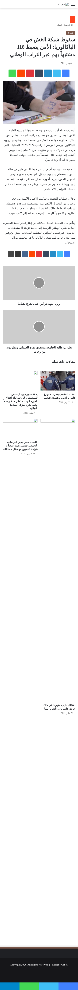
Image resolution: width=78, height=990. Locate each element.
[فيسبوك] (65, 73)
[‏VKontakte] (25, 254)
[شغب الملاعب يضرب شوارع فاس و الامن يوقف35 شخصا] (58, 380)
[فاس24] (63, 4)
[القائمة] (73, 5)
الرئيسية (68, 25)
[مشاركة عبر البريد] (18, 254)
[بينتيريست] (30, 73)
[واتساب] (12, 73)
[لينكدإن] (48, 73)
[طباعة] (11, 254)
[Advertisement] (43, 758)
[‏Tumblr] (39, 73)
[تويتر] (57, 73)
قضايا (59, 25)
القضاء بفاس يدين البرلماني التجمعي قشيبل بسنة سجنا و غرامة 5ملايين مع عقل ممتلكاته (20, 446)
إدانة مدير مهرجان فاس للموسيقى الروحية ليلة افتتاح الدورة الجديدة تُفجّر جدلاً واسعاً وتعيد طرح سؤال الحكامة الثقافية (20, 401)
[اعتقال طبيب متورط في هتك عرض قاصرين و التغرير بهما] (58, 560)
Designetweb (59, 964)
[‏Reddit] (21, 73)
